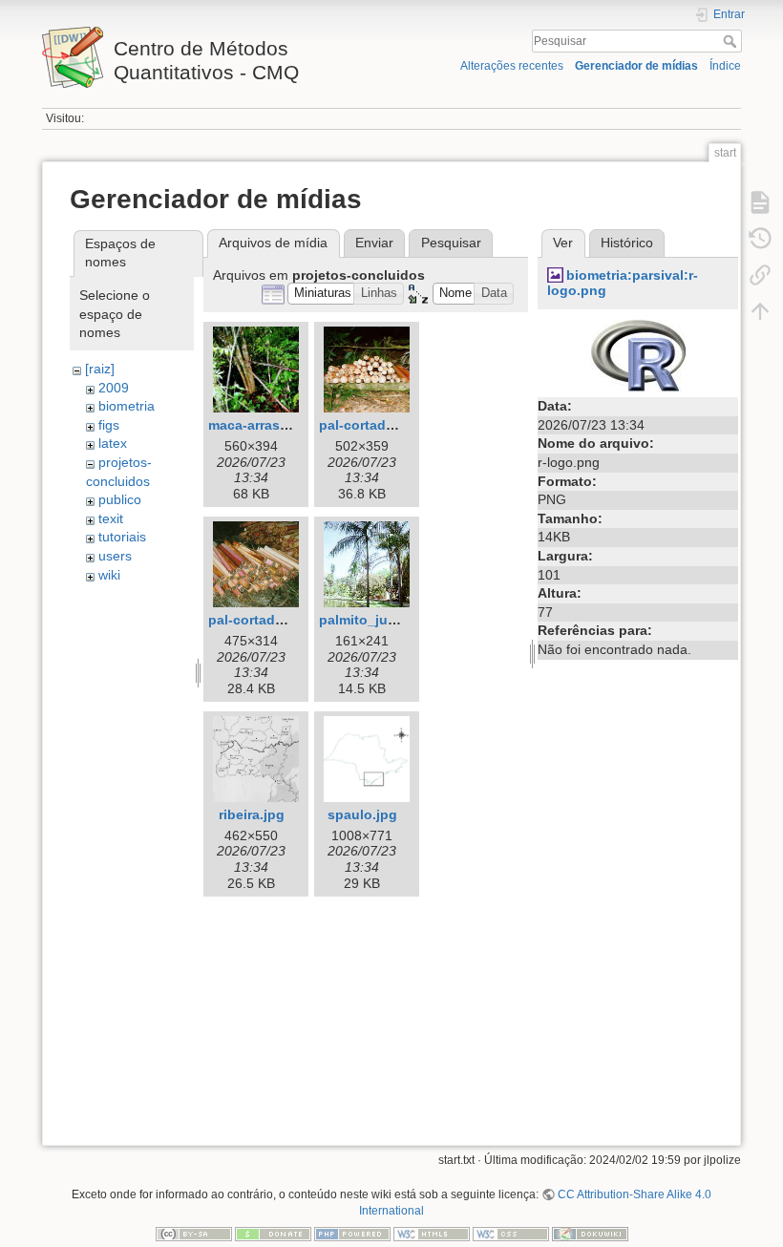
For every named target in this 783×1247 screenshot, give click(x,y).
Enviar (374, 242)
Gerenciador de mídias (636, 66)
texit (110, 518)
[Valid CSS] (511, 1233)
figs (108, 425)
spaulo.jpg (362, 814)
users (115, 555)
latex (112, 443)
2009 (113, 387)
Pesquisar (732, 41)
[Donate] (273, 1233)
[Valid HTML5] (431, 1233)
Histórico (627, 242)
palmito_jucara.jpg (379, 619)
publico (119, 499)
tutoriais (122, 536)
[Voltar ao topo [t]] (760, 311)
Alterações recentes (511, 66)
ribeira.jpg (252, 814)
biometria (126, 405)
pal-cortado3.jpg (262, 619)
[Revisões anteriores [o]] (760, 239)
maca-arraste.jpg (262, 425)
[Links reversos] (760, 275)
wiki (109, 574)
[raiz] (100, 368)
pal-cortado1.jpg (373, 425)
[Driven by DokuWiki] (590, 1233)
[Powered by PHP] (352, 1233)
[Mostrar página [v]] (760, 202)
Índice (725, 66)
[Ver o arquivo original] (638, 354)
